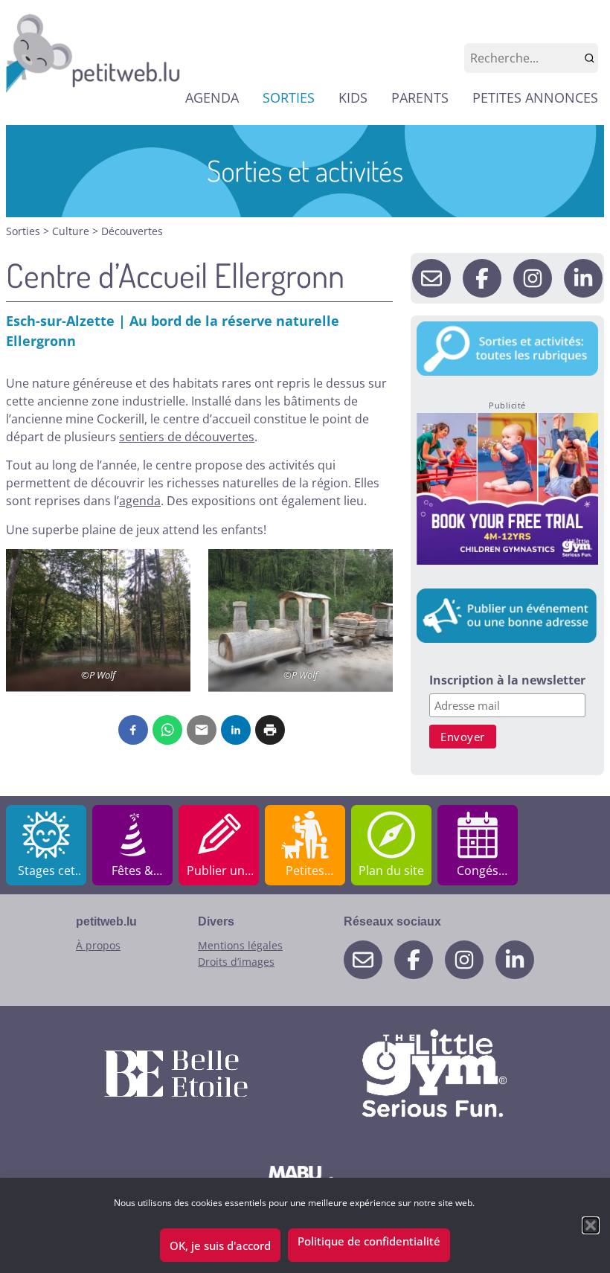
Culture (72, 231)
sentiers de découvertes (186, 437)
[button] (590, 1225)
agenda (140, 501)
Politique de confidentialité (369, 1241)
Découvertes (132, 231)
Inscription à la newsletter (507, 681)
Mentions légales (240, 945)
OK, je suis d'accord (220, 1245)
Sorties (24, 231)
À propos (98, 945)
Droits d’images (236, 962)
